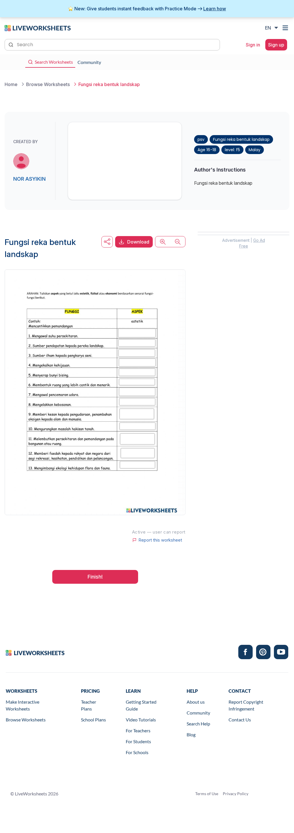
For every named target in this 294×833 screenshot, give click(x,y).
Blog (191, 734)
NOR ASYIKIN (29, 179)
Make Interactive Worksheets (22, 705)
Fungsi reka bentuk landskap (241, 139)
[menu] (286, 27)
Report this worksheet (160, 540)
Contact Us (240, 719)
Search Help (198, 723)
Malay (254, 150)
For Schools (137, 752)
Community (198, 712)
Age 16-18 (207, 150)
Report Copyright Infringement (246, 705)
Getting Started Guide (141, 705)
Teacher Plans (88, 705)
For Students (138, 741)
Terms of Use (206, 793)
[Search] (11, 44)
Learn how (214, 8)
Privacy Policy (235, 793)
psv (201, 139)
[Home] (38, 27)
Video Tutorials (141, 719)
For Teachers (138, 730)
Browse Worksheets (26, 719)
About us (196, 701)
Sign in (253, 45)
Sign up (276, 45)
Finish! (95, 577)
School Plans (93, 719)
